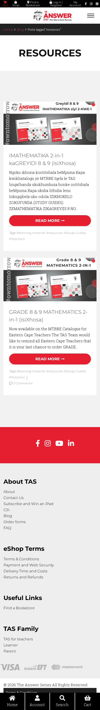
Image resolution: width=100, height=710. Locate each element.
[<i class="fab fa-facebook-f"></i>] (85, 3)
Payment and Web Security (28, 565)
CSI (6, 510)
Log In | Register (56, 3)
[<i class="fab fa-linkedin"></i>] (97, 3)
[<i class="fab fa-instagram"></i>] (91, 3)
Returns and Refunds (23, 577)
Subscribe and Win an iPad (28, 504)
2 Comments (23, 383)
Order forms (14, 522)
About (9, 492)
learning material (32, 233)
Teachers (18, 239)
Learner (10, 645)
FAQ (7, 528)
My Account (75, 3)
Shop (15, 5)
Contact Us (13, 498)
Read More (47, 220)
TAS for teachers (18, 639)
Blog (20, 29)
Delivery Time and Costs (25, 571)
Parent (9, 651)
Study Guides (76, 233)
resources (55, 233)
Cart (5, 5)
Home (8, 29)
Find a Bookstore (33, 3)
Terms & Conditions (21, 559)
